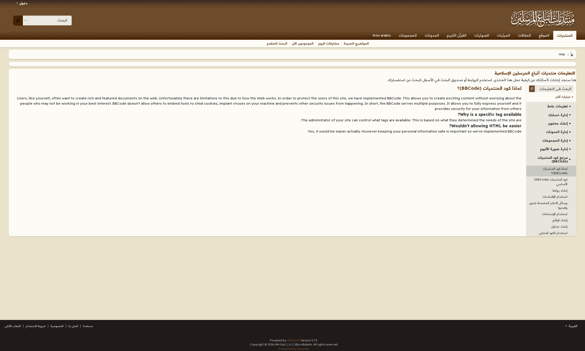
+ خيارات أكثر (564, 96)
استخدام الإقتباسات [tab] (554, 196)
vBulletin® (293, 340)
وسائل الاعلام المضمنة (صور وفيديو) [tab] (548, 205)
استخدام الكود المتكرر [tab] (553, 233)
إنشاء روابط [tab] (560, 190)
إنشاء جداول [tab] (559, 226)
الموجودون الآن (303, 43)
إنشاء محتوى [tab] (558, 123)
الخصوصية (57, 326)
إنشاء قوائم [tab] (560, 220)
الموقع (544, 35)
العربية (572, 326)
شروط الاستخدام (36, 326)
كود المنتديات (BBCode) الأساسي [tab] (550, 182)
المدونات (432, 35)
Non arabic (382, 35)
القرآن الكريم (456, 35)
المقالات (524, 35)
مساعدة (88, 326)
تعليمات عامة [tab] (557, 106)
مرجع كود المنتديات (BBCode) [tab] (552, 159)
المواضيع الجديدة (356, 43)
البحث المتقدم (277, 43)
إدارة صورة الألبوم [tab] (554, 149)
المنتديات (564, 35)
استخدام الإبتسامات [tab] (554, 214)
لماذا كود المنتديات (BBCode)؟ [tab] (555, 171)
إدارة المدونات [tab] (557, 132)
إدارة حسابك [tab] (558, 115)
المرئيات (503, 35)
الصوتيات (481, 35)
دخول (23, 3)
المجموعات (408, 35)
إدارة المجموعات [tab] (555, 140)
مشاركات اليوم (328, 43)
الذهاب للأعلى (13, 326)
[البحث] (18, 21)
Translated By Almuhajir (293, 349)
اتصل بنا (73, 326)
